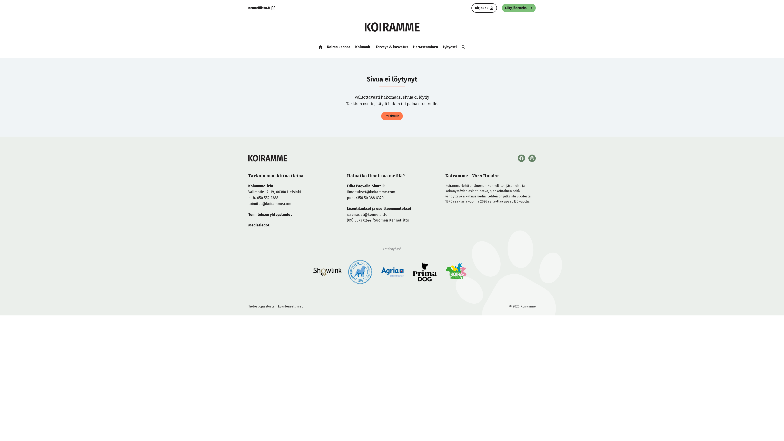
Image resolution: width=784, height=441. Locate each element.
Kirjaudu (481, 8)
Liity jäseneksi (516, 8)
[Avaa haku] (463, 47)
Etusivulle (392, 116)
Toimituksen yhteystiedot (270, 214)
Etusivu (320, 47)
